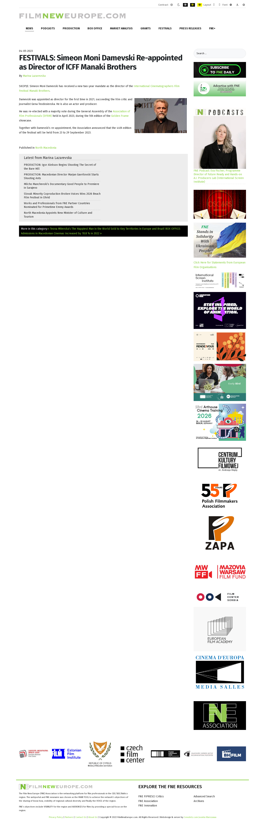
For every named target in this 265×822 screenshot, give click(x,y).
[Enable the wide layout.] (219, 5)
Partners (69, 817)
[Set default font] (237, 5)
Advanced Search (204, 796)
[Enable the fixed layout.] (214, 5)
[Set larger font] (244, 5)
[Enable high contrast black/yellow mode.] (192, 5)
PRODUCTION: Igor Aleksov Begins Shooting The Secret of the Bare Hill (60, 166)
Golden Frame (120, 116)
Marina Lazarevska (34, 76)
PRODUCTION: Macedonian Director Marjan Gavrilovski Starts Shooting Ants (61, 176)
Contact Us (81, 817)
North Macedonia (45, 147)
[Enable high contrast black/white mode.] (185, 5)
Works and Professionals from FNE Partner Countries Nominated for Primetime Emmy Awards (57, 205)
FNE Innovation (147, 805)
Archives (199, 801)
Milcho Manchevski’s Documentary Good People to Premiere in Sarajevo (61, 185)
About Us (92, 817)
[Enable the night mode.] (178, 5)
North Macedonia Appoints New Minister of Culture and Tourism (58, 214)
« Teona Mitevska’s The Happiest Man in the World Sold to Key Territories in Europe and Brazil (106, 228)
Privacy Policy (56, 817)
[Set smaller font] (231, 5)
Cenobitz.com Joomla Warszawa (200, 817)
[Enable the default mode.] (171, 5)
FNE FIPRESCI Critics (151, 796)
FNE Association (148, 801)
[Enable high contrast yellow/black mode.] (199, 5)
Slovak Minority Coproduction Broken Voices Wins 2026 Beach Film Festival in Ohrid (62, 195)
